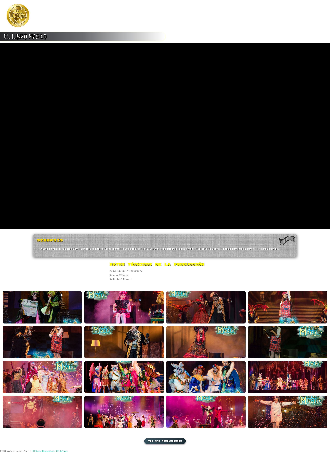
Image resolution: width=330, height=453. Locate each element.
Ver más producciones (165, 441)
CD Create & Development (43, 451)
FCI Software (62, 451)
